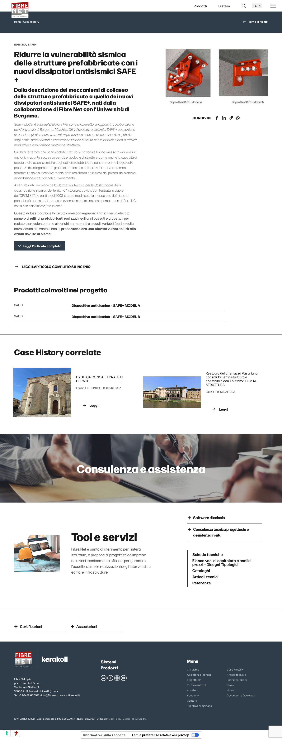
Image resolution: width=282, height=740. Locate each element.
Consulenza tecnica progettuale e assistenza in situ (221, 532)
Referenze (201, 582)
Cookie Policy (130, 718)
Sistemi (109, 662)
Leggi (94, 405)
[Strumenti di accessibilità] (16, 733)
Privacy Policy (113, 718)
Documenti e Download (241, 695)
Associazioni (86, 626)
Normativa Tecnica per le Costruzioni (84, 185)
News (230, 685)
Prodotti (109, 668)
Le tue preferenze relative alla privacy (160, 735)
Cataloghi (201, 570)
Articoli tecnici (205, 576)
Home (17, 21)
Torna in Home (258, 21)
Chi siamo (193, 669)
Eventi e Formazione (199, 705)
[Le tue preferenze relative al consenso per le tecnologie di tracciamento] (6, 733)
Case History (31, 21)
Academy (193, 695)
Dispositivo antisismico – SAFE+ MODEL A (106, 305)
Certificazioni (31, 626)
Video (230, 690)
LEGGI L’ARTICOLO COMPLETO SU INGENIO (56, 266)
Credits (143, 718)
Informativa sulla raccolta (104, 735)
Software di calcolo (209, 517)
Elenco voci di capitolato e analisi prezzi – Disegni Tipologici (222, 562)
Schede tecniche (207, 554)
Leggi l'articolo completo (42, 246)
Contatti (192, 700)
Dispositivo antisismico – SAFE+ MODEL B (106, 316)
